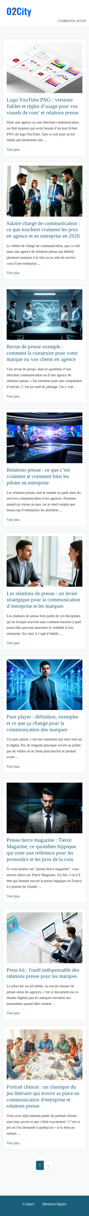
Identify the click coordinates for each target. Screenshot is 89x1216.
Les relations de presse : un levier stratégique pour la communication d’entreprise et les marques (43, 599)
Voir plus (13, 149)
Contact (28, 1204)
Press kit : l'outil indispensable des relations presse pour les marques (43, 973)
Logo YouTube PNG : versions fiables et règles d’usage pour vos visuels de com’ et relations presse (43, 106)
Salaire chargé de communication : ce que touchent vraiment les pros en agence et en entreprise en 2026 (43, 229)
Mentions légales (54, 1204)
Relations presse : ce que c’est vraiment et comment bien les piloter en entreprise (38, 476)
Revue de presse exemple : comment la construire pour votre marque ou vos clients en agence (42, 353)
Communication (72, 21)
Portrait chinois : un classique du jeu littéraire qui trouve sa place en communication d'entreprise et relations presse (43, 1096)
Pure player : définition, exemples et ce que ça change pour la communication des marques (42, 723)
